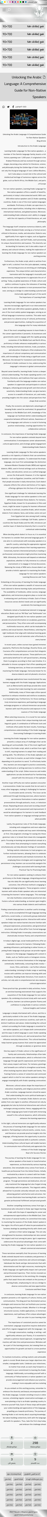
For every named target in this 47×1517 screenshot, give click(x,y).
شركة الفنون (18, 1479)
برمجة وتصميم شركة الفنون (23, 1514)
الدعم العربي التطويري (32, 1474)
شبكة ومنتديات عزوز (14, 1474)
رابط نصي (8, 1479)
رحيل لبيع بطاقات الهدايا (34, 1479)
